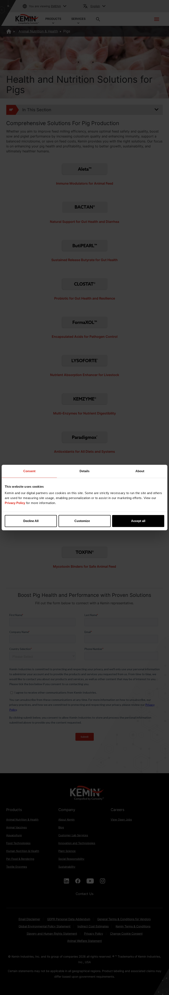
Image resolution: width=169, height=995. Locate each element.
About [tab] (139, 471)
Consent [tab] (29, 471)
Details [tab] (84, 471)
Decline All (31, 521)
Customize (82, 521)
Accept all (138, 521)
